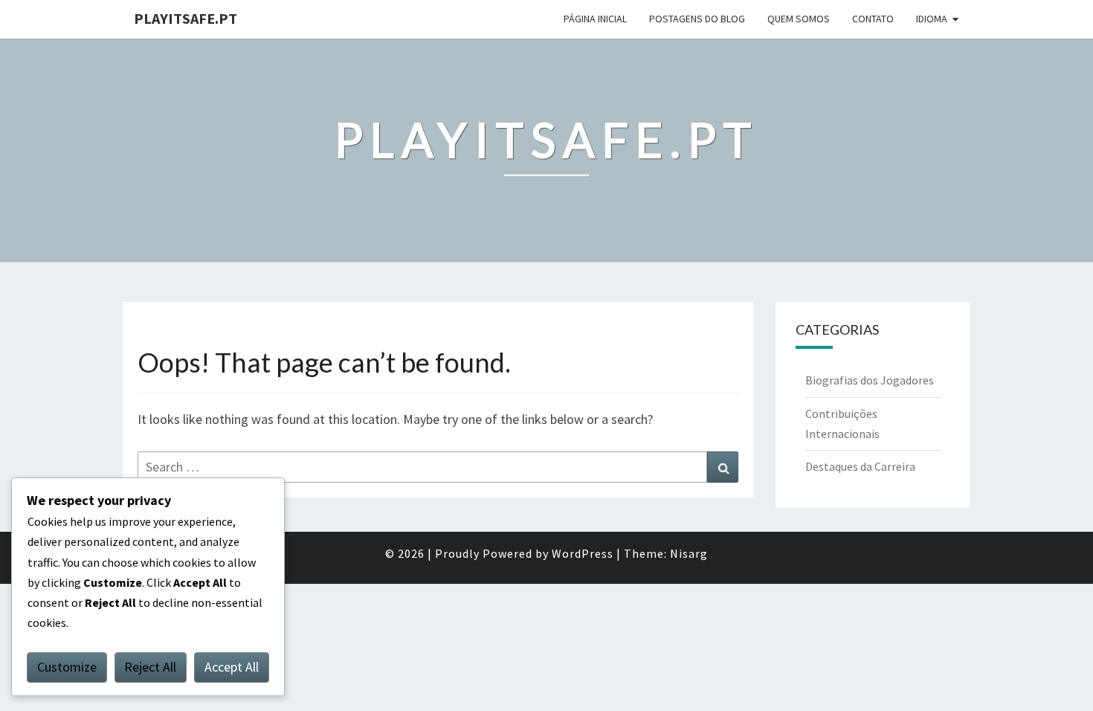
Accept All (231, 666)
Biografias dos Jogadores (869, 380)
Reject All (150, 666)
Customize (67, 666)
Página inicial (595, 18)
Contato (873, 18)
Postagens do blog (697, 18)
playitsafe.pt (185, 18)
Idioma (931, 18)
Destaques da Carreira (860, 466)
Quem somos (798, 18)
